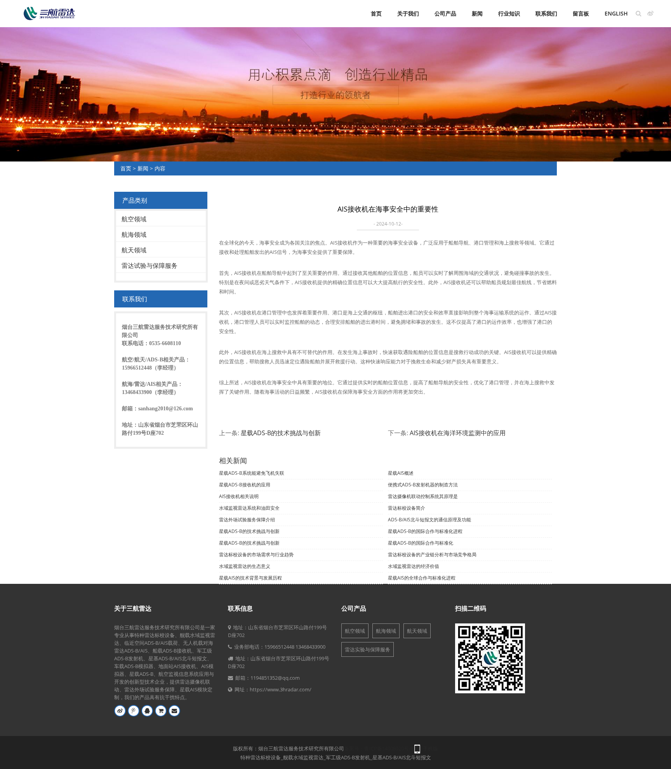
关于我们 (408, 13)
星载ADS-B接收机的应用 (244, 484)
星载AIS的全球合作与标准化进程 (421, 578)
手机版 (430, 748)
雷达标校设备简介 (406, 508)
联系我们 (546, 13)
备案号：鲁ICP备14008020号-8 (378, 748)
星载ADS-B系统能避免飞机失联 (251, 473)
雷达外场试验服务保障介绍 (247, 519)
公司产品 (445, 13)
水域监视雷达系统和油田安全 (249, 508)
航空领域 (134, 219)
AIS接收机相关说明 (239, 496)
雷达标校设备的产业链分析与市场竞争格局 (432, 554)
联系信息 (240, 608)
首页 (376, 13)
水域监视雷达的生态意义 (244, 566)
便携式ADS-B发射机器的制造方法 (423, 484)
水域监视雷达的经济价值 (413, 566)
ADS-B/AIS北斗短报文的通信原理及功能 (429, 519)
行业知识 (509, 13)
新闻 (477, 13)
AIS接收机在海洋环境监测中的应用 (458, 433)
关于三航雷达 (132, 608)
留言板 (581, 13)
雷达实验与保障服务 (367, 649)
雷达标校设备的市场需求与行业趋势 (256, 554)
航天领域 (134, 250)
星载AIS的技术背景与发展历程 (250, 578)
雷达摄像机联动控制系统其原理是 (423, 496)
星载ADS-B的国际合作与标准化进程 (425, 531)
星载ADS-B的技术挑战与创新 (281, 433)
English (616, 13)
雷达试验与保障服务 (149, 265)
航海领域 (134, 234)
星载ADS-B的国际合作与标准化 (420, 543)
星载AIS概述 (401, 473)
